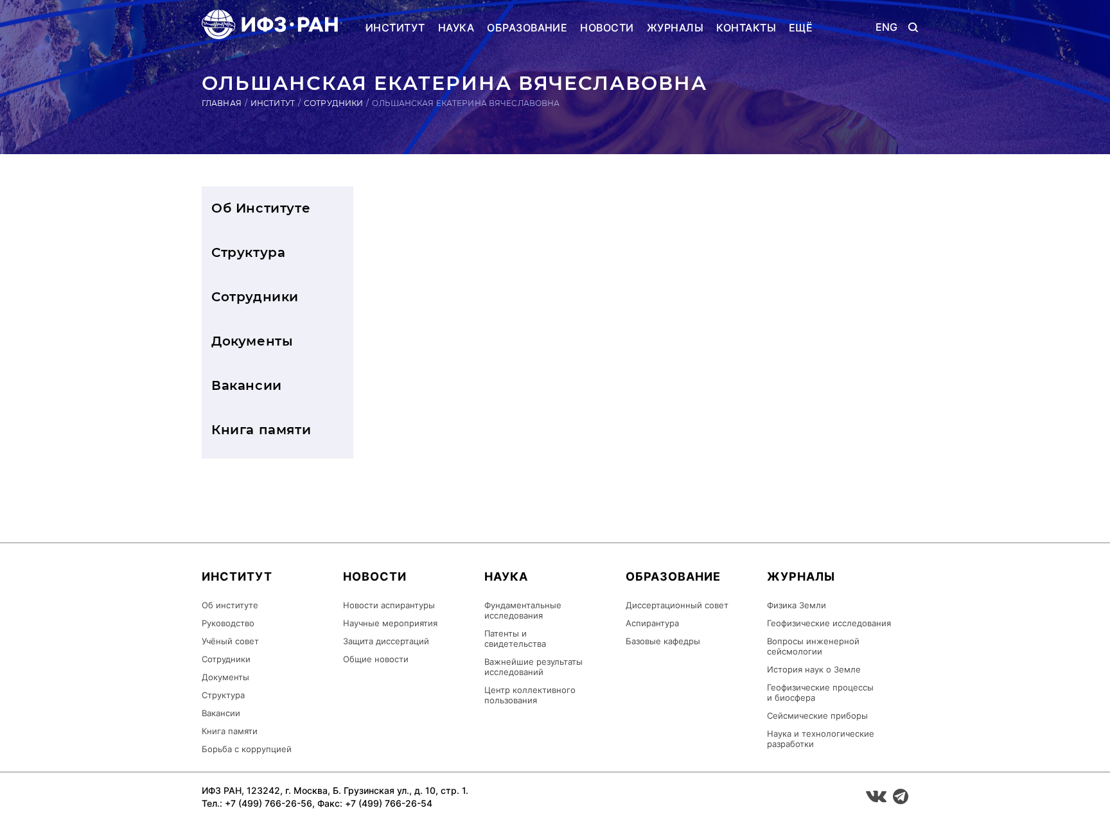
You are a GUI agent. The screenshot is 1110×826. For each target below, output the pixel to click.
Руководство (228, 623)
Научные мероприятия (390, 623)
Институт (395, 27)
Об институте (230, 605)
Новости (606, 27)
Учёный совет (230, 641)
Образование (527, 27)
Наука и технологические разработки (820, 738)
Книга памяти (261, 429)
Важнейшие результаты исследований (533, 666)
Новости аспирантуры (389, 605)
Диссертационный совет (677, 605)
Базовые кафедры (663, 641)
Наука (456, 27)
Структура (248, 252)
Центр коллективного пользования (530, 695)
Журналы (675, 27)
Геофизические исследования (829, 623)
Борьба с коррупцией (247, 749)
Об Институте (260, 208)
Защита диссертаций (386, 641)
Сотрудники (333, 103)
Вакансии (246, 385)
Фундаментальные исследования (522, 610)
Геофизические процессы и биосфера (820, 692)
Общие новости (376, 659)
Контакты (746, 27)
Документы (252, 341)
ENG (887, 27)
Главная (222, 103)
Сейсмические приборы (817, 715)
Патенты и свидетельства (515, 638)
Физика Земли (796, 605)
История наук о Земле (814, 669)
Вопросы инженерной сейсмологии (813, 646)
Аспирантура (652, 623)
